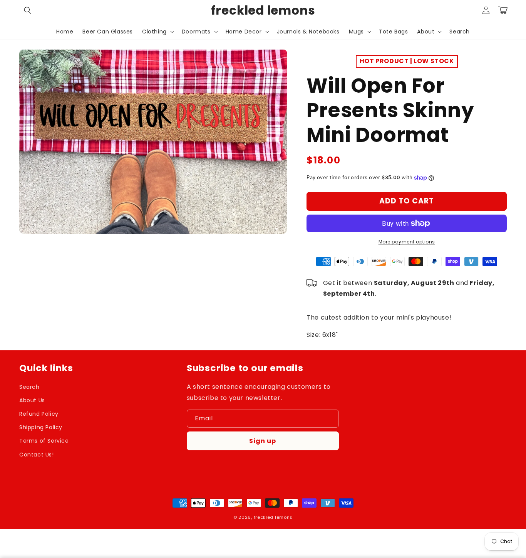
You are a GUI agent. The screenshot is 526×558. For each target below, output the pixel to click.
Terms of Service (44, 441)
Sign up (262, 440)
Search (29, 387)
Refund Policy (39, 414)
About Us (32, 400)
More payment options (407, 241)
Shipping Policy (40, 427)
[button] (27, 10)
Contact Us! (36, 454)
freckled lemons (273, 517)
